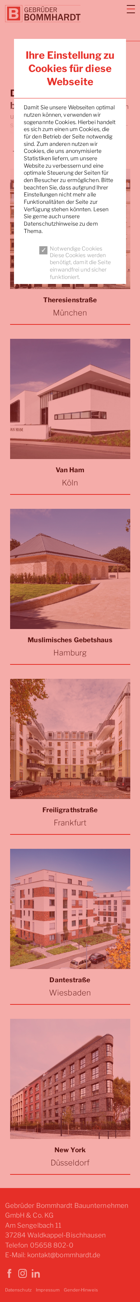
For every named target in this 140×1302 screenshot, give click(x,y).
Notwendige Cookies (76, 248)
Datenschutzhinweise (51, 223)
